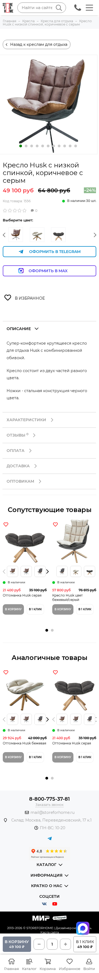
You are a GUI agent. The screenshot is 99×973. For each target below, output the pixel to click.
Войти (89, 968)
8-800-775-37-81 (49, 799)
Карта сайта (49, 932)
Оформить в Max (53, 270)
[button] (4, 235)
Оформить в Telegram (55, 251)
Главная (11, 968)
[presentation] (5, 571)
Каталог (29, 968)
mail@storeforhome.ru (53, 812)
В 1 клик (35, 609)
